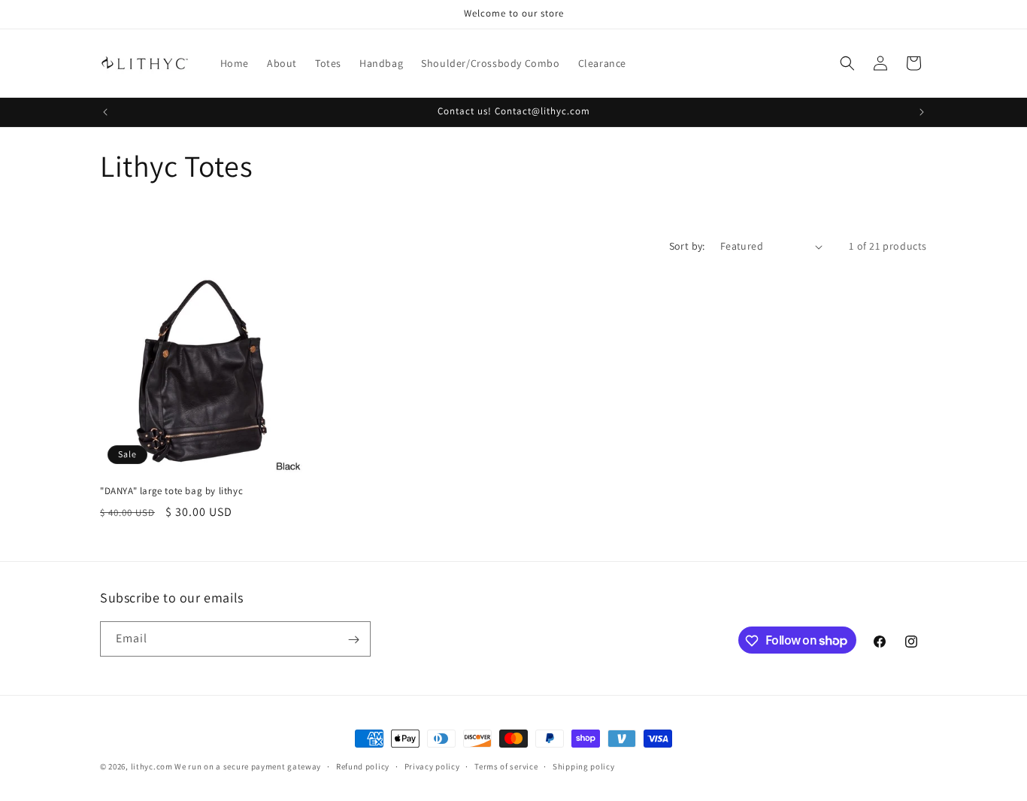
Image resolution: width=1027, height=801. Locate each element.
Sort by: (687, 246)
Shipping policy (584, 765)
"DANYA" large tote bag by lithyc (171, 491)
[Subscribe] (353, 639)
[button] (847, 63)
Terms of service (506, 765)
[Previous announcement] (105, 112)
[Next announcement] (921, 112)
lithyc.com (152, 766)
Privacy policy (432, 765)
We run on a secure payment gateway (247, 766)
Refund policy (362, 765)
